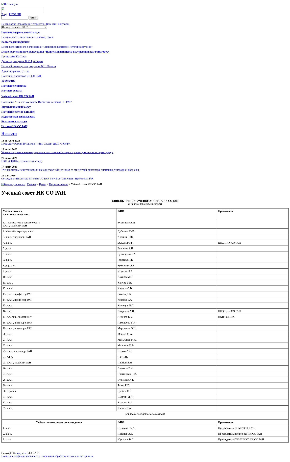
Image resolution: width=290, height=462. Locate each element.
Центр (5, 23)
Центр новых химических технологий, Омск (27, 37)
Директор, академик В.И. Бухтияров (22, 61)
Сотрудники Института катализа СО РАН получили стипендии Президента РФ (47, 178)
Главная (31, 184)
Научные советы (58, 184)
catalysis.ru (21, 453)
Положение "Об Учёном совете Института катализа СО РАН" (36, 102)
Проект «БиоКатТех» (13, 56)
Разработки (38, 23)
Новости (9, 133)
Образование (24, 23)
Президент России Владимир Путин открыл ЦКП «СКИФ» (35, 143)
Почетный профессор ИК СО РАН (21, 76)
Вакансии (51, 23)
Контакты (63, 23)
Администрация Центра (15, 71)
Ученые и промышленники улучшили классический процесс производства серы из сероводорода (57, 152)
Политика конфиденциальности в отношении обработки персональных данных (47, 456)
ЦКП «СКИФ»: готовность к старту (22, 161)
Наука (12, 23)
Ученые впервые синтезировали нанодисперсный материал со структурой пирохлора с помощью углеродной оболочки (70, 169)
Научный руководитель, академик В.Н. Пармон (28, 66)
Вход (4, 14)
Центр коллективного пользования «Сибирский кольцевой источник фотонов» (46, 46)
